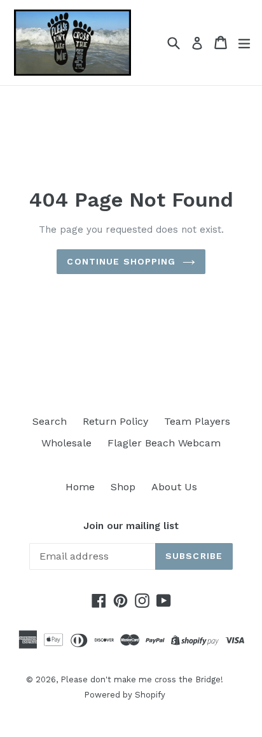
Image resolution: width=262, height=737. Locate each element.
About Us (174, 487)
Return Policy (115, 421)
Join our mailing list (131, 526)
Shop (123, 487)
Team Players (197, 421)
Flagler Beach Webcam (164, 443)
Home (80, 487)
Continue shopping (121, 261)
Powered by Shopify (124, 694)
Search (49, 421)
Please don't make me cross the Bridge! (141, 679)
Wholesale (66, 443)
